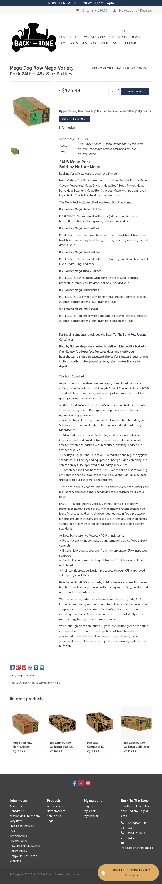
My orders (90, 811)
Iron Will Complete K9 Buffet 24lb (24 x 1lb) (98, 745)
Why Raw (16, 821)
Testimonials (18, 836)
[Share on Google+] (18, 667)
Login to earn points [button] (74, 119)
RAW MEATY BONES (93, 37)
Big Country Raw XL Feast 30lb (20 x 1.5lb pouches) (136, 745)
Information (67, 127)
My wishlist (91, 816)
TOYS (63, 43)
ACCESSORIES (78, 43)
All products (55, 806)
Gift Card (129, 43)
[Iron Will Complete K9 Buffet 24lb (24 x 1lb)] (99, 722)
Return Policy (18, 851)
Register (89, 806)
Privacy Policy (18, 841)
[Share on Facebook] (12, 667)
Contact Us (17, 811)
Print (57, 682)
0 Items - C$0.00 (95, 10)
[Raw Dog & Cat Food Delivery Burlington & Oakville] (34, 37)
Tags (50, 821)
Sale (116, 43)
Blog (93, 43)
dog (12, 675)
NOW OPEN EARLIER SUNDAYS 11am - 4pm (81, 3)
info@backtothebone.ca (137, 848)
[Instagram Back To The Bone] (81, 783)
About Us (16, 806)
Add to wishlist (18, 682)
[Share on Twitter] (42, 667)
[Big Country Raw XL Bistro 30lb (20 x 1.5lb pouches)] (62, 722)
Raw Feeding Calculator (25, 846)
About (105, 43)
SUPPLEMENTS (118, 37)
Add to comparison (41, 682)
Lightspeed (74, 874)
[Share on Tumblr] (36, 667)
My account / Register (135, 10)
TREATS (135, 37)
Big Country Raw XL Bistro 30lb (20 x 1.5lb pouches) (61, 745)
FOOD (74, 37)
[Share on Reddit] (30, 667)
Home (63, 37)
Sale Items (54, 816)
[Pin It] (24, 667)
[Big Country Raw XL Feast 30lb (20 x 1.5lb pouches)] (136, 722)
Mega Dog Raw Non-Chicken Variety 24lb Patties (22, 745)
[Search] (124, 31)
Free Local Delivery (22, 826)
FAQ (12, 831)
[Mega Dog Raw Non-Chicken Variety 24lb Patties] (25, 722)
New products (56, 811)
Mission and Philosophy (25, 816)
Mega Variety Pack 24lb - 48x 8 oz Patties (126, 68)
